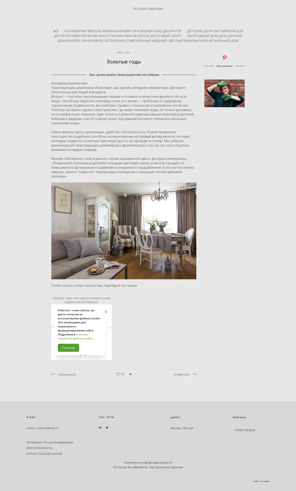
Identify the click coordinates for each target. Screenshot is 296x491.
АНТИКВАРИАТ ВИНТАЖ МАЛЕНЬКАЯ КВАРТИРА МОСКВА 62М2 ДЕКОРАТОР (123, 31)
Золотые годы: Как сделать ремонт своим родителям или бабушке (81, 300)
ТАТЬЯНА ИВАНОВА (148, 8)
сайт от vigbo (261, 481)
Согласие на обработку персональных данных (148, 467)
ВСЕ (56, 31)
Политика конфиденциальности (148, 462)
